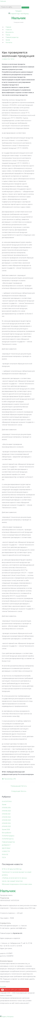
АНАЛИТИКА (7, 801)
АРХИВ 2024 (6, 823)
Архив (8, 40)
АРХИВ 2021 (6, 814)
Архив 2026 (6, 829)
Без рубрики (6, 832)
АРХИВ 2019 (6, 808)
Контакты (9, 42)
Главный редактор (12, 37)
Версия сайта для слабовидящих (16, 990)
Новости (9, 29)
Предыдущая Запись (19, 786)
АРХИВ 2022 (6, 817)
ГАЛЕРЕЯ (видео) (8, 836)
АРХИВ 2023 (6, 820)
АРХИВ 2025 (6, 826)
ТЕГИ (12, 59)
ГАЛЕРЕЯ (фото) (8, 839)
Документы (10, 32)
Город (8, 35)
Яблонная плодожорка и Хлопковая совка (17, 884)
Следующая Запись (18, 791)
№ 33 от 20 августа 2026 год (11, 869)
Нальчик (3, 1)
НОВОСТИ (6, 59)
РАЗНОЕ (5, 854)
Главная (8, 27)
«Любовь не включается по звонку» (14, 878)
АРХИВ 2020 (6, 811)
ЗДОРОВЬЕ (6, 848)
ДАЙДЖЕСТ (6, 845)
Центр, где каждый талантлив (12, 881)
